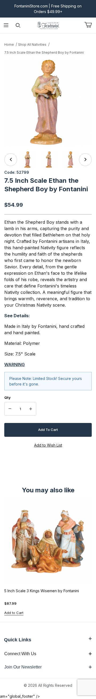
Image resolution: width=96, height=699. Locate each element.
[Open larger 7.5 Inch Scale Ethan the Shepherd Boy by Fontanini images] (48, 102)
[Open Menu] (6, 25)
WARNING (14, 364)
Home (9, 44)
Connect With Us (20, 653)
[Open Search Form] (18, 25)
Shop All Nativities (32, 44)
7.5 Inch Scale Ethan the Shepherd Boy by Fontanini (44, 52)
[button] (27, 159)
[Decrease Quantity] (10, 409)
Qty (7, 397)
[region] (48, 159)
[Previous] (10, 159)
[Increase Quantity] (30, 409)
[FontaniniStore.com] (48, 25)
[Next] (85, 159)
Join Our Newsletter (23, 667)
